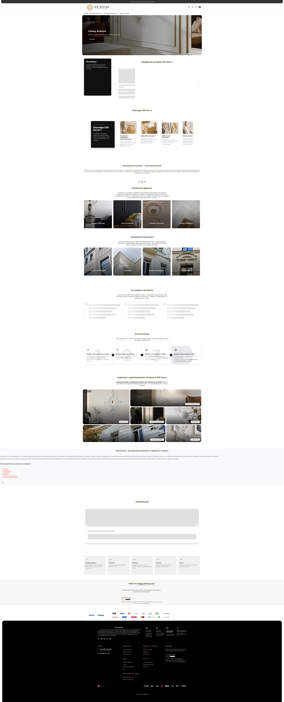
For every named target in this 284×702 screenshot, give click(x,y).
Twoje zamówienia (127, 649)
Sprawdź (92, 39)
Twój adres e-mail (126, 597)
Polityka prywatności (148, 664)
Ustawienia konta (127, 651)
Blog (124, 669)
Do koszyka (127, 97)
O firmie (125, 664)
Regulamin (145, 651)
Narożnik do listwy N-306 (193, 404)
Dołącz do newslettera (128, 599)
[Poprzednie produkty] (115, 83)
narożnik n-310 (195, 439)
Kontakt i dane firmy (128, 662)
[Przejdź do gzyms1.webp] (127, 262)
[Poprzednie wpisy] (86, 525)
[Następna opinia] (198, 306)
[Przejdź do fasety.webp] (186, 214)
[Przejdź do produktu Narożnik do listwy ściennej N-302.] (126, 77)
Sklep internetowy (141, 694)
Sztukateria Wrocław (128, 677)
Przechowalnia (126, 654)
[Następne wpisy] (197, 525)
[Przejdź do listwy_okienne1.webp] (98, 262)
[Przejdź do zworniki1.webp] (186, 262)
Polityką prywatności (181, 661)
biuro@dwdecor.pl (105, 653)
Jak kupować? (146, 654)
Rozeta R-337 (195, 421)
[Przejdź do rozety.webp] (157, 214)
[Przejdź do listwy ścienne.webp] (127, 214)
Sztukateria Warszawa (128, 679)
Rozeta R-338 (123, 421)
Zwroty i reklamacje (148, 662)
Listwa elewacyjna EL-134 (157, 421)
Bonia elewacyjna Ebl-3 (157, 439)
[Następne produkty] (198, 83)
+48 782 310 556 (105, 649)
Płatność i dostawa (147, 649)
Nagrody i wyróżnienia (128, 666)
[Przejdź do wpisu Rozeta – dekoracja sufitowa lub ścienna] (142, 518)
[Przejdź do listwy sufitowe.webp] (98, 214)
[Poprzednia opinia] (85, 306)
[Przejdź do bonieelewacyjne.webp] (157, 262)
